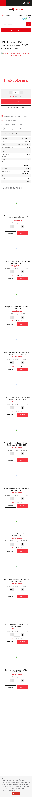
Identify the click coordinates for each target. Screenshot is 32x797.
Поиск (28, 24)
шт (21, 96)
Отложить (10, 233)
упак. (16, 96)
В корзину (16, 101)
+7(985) (24, 15)
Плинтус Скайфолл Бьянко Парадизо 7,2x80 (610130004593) (16, 535)
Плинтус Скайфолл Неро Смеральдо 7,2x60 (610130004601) (16, 217)
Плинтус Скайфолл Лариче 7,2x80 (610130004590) (16, 671)
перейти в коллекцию (16, 107)
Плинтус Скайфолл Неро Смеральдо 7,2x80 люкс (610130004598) (16, 353)
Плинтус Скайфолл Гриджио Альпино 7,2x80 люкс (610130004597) (17, 399)
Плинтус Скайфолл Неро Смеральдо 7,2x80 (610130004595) (16, 489)
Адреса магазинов (8, 15)
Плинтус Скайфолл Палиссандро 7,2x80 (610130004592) (16, 580)
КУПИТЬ (22, 233)
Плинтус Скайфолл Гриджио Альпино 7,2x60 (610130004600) (17, 262)
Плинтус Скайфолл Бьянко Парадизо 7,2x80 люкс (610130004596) (16, 444)
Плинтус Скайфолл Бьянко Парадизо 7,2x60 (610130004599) (16, 308)
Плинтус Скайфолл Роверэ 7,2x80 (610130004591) (16, 626)
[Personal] (24, 3)
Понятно (16, 794)
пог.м (12, 96)
